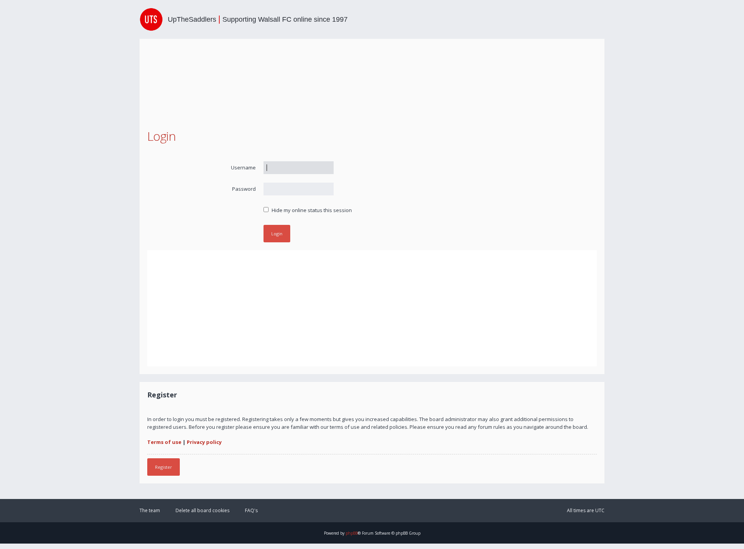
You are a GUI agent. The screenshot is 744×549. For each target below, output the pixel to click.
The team (150, 510)
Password (244, 188)
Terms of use (164, 442)
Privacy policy (204, 442)
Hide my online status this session (311, 210)
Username (243, 167)
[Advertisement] (372, 308)
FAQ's (251, 510)
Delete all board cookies (202, 510)
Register (163, 467)
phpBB (352, 533)
